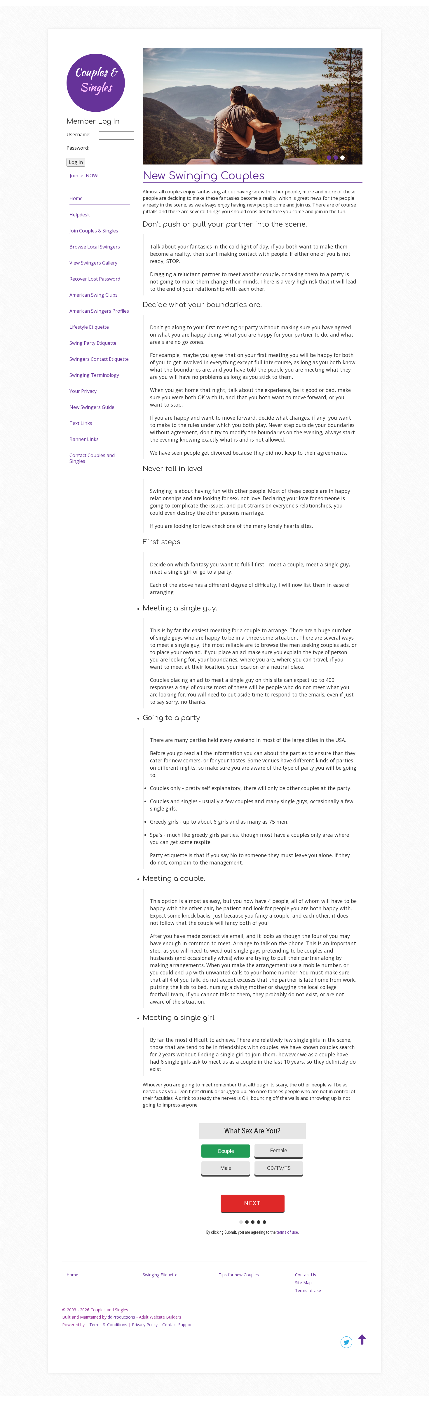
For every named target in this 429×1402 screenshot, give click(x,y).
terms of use (287, 1232)
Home (76, 198)
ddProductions (121, 1317)
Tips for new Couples (239, 1274)
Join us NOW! (84, 175)
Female (278, 1150)
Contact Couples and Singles (92, 458)
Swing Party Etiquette (92, 343)
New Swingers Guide (91, 407)
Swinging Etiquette (160, 1274)
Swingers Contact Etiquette (99, 359)
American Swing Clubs (93, 295)
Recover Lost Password (94, 279)
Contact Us (305, 1274)
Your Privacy (83, 391)
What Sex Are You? (252, 1130)
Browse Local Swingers (94, 247)
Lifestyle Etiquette (89, 327)
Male (225, 1168)
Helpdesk (79, 214)
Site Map (303, 1282)
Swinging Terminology (94, 375)
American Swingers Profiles (99, 311)
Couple (226, 1151)
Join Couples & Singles (93, 230)
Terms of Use (308, 1290)
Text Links (80, 423)
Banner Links (84, 439)
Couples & (95, 79)
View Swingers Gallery (93, 263)
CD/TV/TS (279, 1168)
